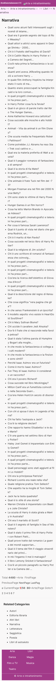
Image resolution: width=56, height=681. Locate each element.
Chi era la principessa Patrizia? (25, 475)
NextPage (24, 582)
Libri (45, 8)
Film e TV (12, 663)
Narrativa (15, 624)
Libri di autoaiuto (19, 642)
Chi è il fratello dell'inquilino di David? (29, 51)
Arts (3, 8)
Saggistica (15, 633)
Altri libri (14, 619)
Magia (30, 657)
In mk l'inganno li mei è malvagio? (27, 556)
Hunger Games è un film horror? (26, 205)
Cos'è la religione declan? (22, 423)
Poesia (13, 637)
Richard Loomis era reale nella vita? (28, 479)
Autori (13, 610)
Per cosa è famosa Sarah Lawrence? (29, 225)
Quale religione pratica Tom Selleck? (29, 483)
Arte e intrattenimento (37, 3)
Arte (12, 651)
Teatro (12, 668)
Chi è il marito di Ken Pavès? (24, 237)
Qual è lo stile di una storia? (24, 500)
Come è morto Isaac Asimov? (25, 366)
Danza (12, 657)
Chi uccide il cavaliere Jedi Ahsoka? (28, 326)
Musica (30, 663)
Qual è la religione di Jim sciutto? (27, 249)
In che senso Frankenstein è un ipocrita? (31, 310)
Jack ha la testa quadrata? (23, 496)
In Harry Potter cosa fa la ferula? (26, 104)
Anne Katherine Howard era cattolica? (29, 116)
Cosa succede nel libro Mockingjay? (28, 382)
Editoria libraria (18, 615)
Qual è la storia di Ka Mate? (24, 168)
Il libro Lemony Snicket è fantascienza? (30, 560)
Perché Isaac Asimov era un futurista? (29, 362)
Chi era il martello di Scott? (24, 520)
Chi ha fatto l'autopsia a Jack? (25, 419)
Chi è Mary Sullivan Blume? (23, 322)
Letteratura (16, 628)
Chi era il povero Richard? (23, 378)
